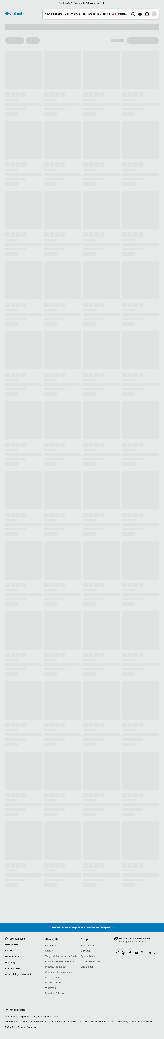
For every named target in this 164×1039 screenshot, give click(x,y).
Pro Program (52, 977)
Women (75, 13)
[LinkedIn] (149, 952)
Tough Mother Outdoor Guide (61, 956)
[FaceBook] (130, 952)
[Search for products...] (132, 13)
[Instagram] (117, 952)
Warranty (10, 962)
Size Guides (87, 966)
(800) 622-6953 (17, 938)
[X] (143, 952)
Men (67, 13)
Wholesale (50, 987)
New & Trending (54, 13)
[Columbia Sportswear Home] (15, 13)
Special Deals (88, 956)
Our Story (50, 945)
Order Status (12, 956)
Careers (49, 950)
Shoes (91, 13)
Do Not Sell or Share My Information (21, 1027)
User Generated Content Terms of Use (96, 1021)
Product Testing (53, 982)
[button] (132, 940)
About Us (51, 939)
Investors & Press (54, 993)
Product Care (12, 968)
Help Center (11, 944)
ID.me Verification (90, 961)
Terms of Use (11, 1021)
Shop (84, 939)
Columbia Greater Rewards (59, 961)
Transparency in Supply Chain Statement (134, 1021)
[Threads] (123, 952)
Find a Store (87, 945)
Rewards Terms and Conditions (62, 1021)
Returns (9, 950)
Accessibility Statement (18, 974)
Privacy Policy (40, 1021)
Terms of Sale (26, 1021)
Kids (84, 13)
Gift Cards (86, 950)
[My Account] (140, 13)
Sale (114, 13)
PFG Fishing (103, 13)
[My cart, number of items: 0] (147, 13)
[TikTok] (155, 952)
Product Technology (55, 966)
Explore (122, 13)
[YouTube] (136, 952)
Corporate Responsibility (58, 971)
